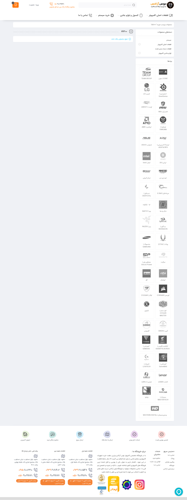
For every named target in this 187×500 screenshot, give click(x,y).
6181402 (53, 470)
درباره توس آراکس (168, 469)
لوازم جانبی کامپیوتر (165, 53)
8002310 (25, 470)
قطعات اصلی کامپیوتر (164, 44)
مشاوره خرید (156, 458)
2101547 (80, 470)
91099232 (52, 476)
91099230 (80, 476)
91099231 (25, 476)
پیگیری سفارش (169, 462)
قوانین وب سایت (155, 462)
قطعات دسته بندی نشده (163, 49)
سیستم (168, 40)
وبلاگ (172, 459)
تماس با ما (171, 455)
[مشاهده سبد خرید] (15, 5)
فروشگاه (171, 465)
